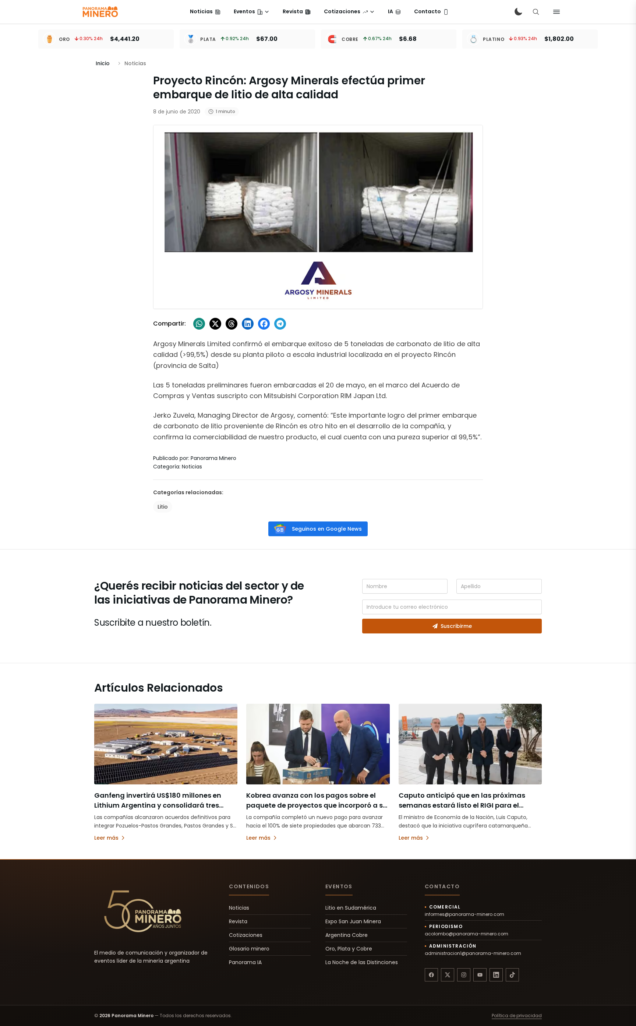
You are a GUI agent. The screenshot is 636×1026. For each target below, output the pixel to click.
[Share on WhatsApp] (199, 324)
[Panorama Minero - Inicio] (99, 11)
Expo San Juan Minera (353, 921)
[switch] (518, 11)
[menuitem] (205, 11)
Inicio (103, 63)
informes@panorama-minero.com (464, 914)
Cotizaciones (245, 935)
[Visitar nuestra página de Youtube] (480, 974)
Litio (163, 506)
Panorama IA (245, 962)
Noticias (239, 907)
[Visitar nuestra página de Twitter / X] (447, 974)
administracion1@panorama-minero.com (473, 953)
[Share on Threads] (231, 324)
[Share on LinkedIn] (248, 324)
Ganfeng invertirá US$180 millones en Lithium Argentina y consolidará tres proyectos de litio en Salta (157, 805)
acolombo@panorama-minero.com (466, 934)
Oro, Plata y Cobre (348, 948)
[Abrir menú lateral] (556, 11)
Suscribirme (456, 626)
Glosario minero (249, 948)
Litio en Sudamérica (350, 907)
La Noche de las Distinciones (361, 962)
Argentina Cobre (346, 935)
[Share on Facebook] (264, 324)
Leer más (106, 837)
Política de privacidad (517, 1016)
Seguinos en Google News (327, 529)
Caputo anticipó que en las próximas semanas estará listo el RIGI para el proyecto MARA (462, 805)
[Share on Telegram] (280, 324)
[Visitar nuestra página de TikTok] (512, 974)
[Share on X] (215, 324)
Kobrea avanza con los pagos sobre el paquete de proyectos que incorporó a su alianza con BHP (316, 805)
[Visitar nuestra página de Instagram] (463, 974)
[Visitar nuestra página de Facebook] (431, 974)
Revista (238, 921)
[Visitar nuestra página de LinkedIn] (496, 974)
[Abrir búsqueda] (536, 11)
